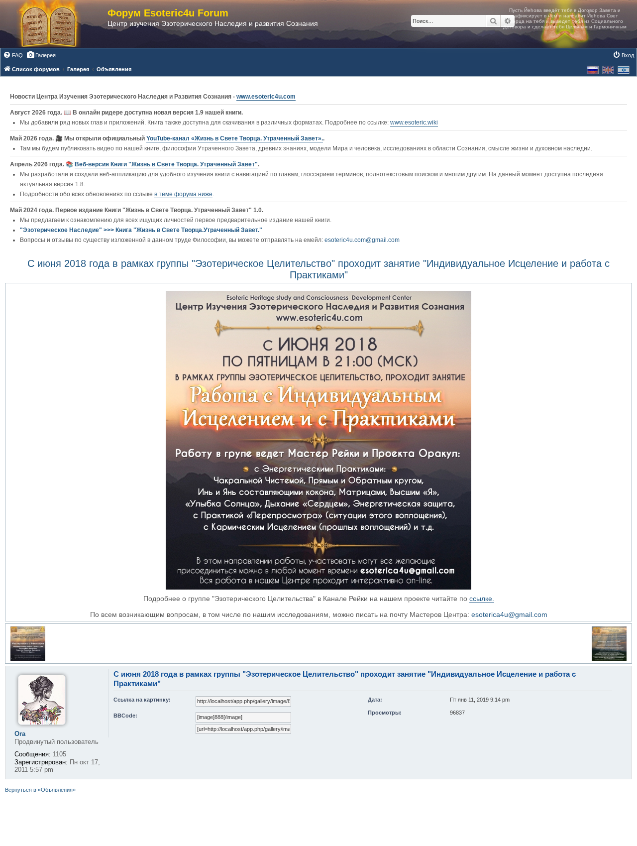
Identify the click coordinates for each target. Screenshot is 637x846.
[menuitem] (13, 55)
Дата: (375, 700)
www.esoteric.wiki (414, 122)
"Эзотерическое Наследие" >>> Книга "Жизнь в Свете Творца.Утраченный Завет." (141, 230)
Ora (19, 733)
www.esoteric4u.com (266, 96)
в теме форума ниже (183, 194)
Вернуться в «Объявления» (40, 790)
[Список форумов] (58, 24)
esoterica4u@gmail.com (509, 614)
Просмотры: (385, 713)
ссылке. (481, 599)
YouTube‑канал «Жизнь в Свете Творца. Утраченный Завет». (234, 138)
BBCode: (125, 716)
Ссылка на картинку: (142, 700)
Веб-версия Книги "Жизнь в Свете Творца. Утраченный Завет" (166, 164)
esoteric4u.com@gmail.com (362, 240)
